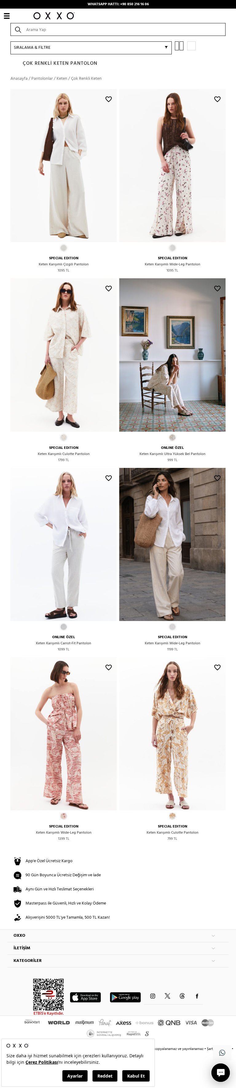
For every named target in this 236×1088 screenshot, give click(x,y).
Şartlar (212, 1049)
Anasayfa (19, 78)
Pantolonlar (42, 78)
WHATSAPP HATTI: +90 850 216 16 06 (118, 4)
